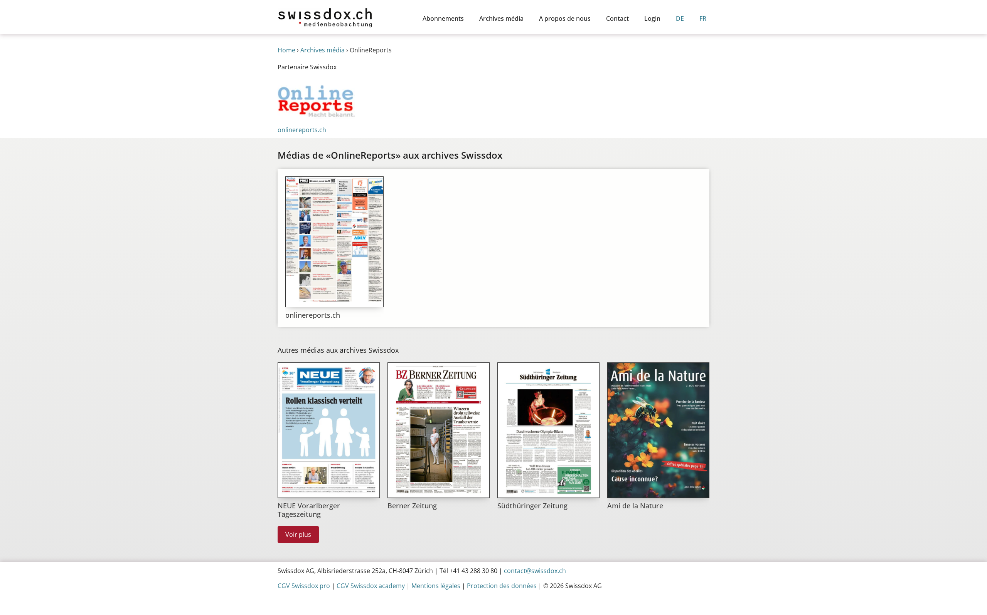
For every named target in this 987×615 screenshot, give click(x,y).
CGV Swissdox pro (304, 585)
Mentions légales (435, 585)
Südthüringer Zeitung (532, 505)
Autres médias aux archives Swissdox (338, 350)
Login (652, 18)
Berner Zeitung (412, 505)
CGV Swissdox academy (371, 585)
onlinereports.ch (312, 315)
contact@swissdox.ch (535, 570)
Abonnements (443, 18)
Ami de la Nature (635, 505)
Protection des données (502, 585)
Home (286, 50)
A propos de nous (565, 18)
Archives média (501, 18)
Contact (617, 18)
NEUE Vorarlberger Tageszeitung (309, 510)
